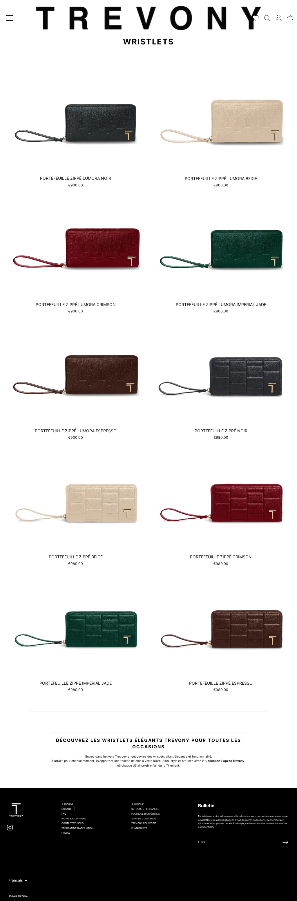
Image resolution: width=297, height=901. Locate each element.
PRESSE (65, 832)
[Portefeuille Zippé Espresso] (221, 621)
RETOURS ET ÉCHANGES (145, 809)
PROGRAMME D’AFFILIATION (77, 828)
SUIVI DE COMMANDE (143, 818)
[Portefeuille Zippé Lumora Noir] (75, 116)
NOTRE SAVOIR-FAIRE (73, 818)
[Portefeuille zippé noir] (221, 369)
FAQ (63, 813)
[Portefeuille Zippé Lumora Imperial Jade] (221, 243)
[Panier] (290, 15)
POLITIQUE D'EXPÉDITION (145, 813)
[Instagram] (10, 827)
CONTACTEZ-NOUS (72, 823)
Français (16, 880)
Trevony (22, 895)
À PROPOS (67, 804)
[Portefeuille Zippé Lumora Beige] (221, 116)
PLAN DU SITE (139, 828)
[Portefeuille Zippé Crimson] (221, 495)
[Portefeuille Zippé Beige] (75, 495)
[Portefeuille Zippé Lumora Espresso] (75, 369)
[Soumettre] (285, 842)
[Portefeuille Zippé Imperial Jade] (75, 621)
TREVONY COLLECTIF (143, 823)
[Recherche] (267, 16)
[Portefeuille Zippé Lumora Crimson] (75, 243)
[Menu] (9, 18)
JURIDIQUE (137, 804)
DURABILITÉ (68, 809)
